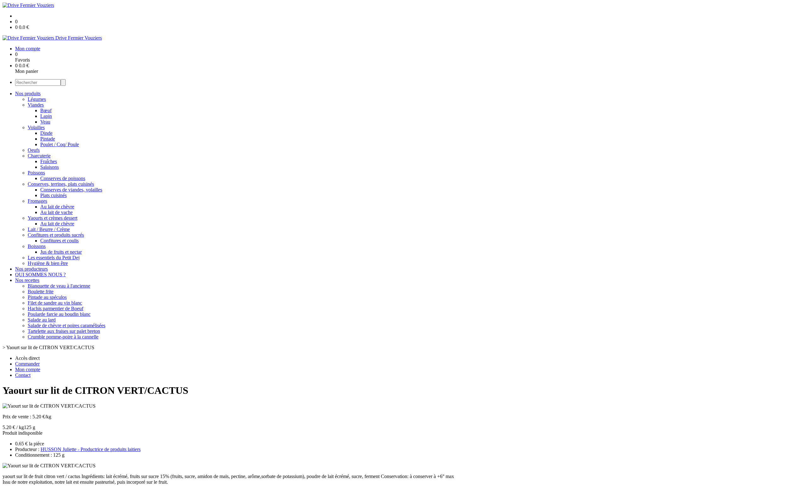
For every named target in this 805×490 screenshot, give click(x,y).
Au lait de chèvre (57, 206)
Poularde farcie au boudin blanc (59, 314)
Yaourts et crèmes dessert (52, 218)
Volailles (36, 127)
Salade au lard (42, 319)
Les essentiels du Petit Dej (54, 257)
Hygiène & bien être (48, 263)
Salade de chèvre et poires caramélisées (66, 325)
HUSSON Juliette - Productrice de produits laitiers (91, 449)
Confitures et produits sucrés (56, 235)
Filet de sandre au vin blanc (55, 303)
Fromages (37, 201)
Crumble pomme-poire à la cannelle (63, 336)
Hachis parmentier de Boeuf (55, 308)
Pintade (47, 138)
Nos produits (28, 93)
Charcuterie (39, 155)
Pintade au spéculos (47, 297)
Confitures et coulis (59, 240)
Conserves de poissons (62, 178)
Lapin (46, 116)
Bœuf (46, 110)
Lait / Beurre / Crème (49, 229)
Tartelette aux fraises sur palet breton (64, 331)
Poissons (36, 172)
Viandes (36, 104)
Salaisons (49, 167)
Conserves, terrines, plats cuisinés (61, 184)
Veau (45, 121)
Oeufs (34, 150)
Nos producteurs (31, 269)
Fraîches (48, 161)
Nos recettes (27, 280)
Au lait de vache (56, 212)
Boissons (37, 246)
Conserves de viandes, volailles (71, 189)
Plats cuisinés (53, 195)
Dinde (46, 133)
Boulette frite (40, 291)
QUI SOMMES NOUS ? (40, 274)
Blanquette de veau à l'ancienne (59, 286)
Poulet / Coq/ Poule (59, 144)
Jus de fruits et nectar (61, 252)
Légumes (37, 99)
